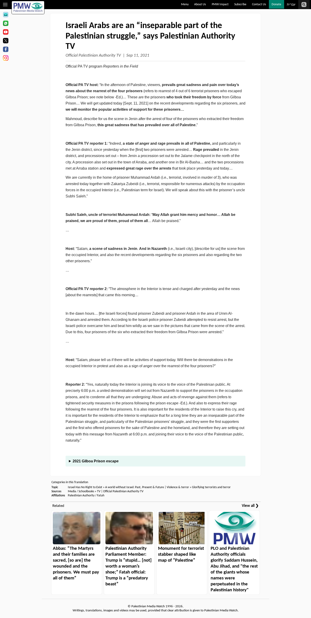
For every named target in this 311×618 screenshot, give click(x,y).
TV (98, 491)
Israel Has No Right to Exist (85, 487)
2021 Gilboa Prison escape (96, 461)
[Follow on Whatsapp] (5, 24)
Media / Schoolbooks (81, 491)
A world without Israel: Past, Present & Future (134, 487)
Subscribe (240, 4)
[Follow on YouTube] (5, 32)
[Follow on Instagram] (5, 58)
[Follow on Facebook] (5, 50)
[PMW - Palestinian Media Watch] (28, 7)
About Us (200, 4)
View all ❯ (250, 506)
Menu (185, 4)
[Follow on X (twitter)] (5, 41)
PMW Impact (220, 4)
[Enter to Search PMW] (304, 4)
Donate (276, 4)
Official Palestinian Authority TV (93, 55)
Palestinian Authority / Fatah (86, 495)
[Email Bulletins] (5, 15)
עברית (291, 4)
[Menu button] (5, 4)
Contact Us (259, 4)
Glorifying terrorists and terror (211, 487)
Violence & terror (178, 487)
